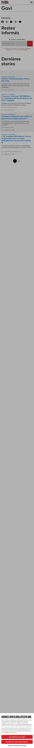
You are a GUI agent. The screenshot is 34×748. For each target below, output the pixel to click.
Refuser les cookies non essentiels (17, 742)
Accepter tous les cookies (17, 737)
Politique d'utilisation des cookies (17, 745)
